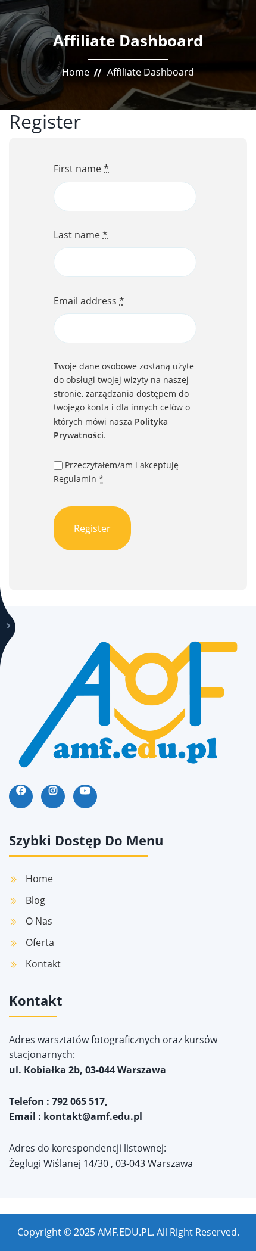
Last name (81, 234)
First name (81, 168)
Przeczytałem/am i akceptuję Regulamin (116, 471)
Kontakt (43, 963)
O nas (39, 921)
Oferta (40, 942)
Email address (89, 300)
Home (75, 72)
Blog (35, 900)
